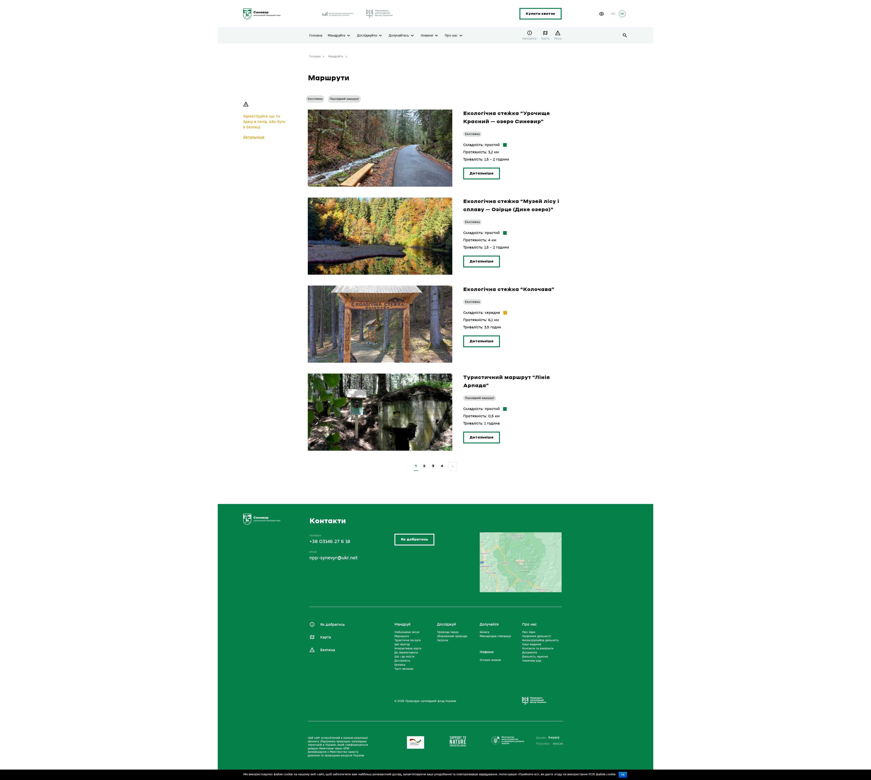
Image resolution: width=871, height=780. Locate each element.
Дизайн (541, 737)
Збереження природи (452, 636)
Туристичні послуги (407, 640)
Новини (427, 35)
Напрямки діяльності (536, 636)
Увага (558, 38)
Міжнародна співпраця (495, 636)
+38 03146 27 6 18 (329, 541)
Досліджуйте (367, 35)
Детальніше (253, 137)
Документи (529, 652)
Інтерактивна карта (407, 648)
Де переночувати (406, 652)
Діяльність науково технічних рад (535, 658)
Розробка (549, 743)
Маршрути (401, 636)
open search (625, 35)
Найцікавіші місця (406, 632)
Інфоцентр (529, 38)
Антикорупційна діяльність (540, 640)
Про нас (451, 35)
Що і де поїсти (404, 656)
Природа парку (447, 632)
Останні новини (490, 660)
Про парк (528, 632)
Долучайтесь (399, 35)
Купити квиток (540, 13)
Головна (315, 35)
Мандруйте (336, 35)
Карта (545, 38)
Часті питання (403, 668)
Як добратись (414, 539)
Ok (622, 774)
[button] (601, 14)
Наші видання (531, 644)
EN (613, 13)
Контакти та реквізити (537, 648)
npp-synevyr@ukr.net (333, 557)
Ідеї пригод (402, 644)
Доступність (402, 660)
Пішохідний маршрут (344, 98)
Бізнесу (484, 632)
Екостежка (315, 98)
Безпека (327, 650)
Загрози (442, 640)
